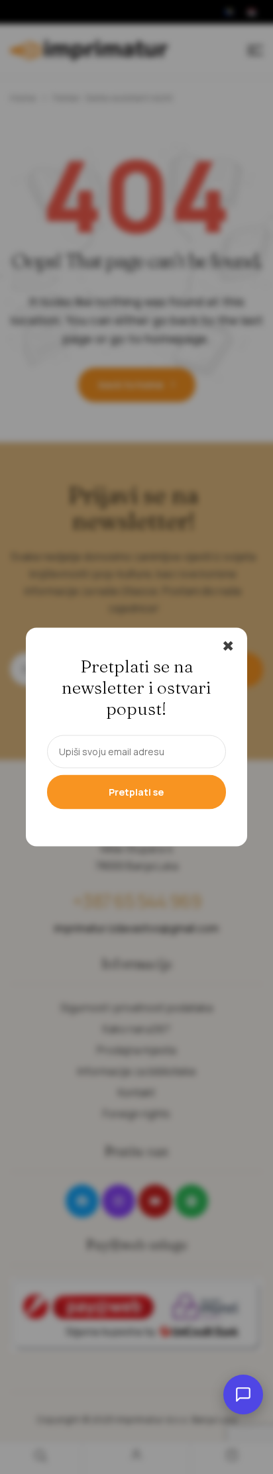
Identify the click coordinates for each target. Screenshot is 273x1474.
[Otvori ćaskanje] (243, 1394)
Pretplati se (136, 792)
